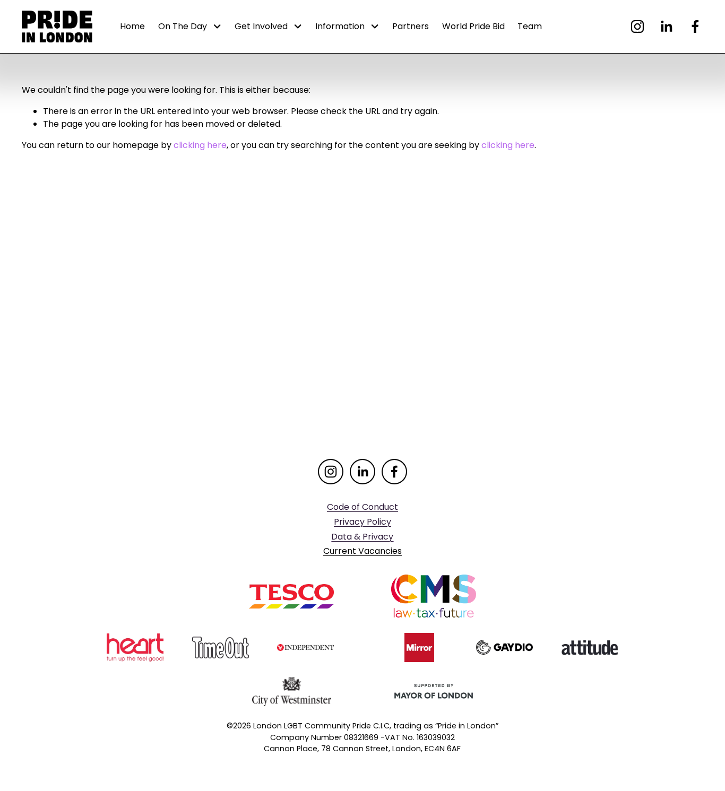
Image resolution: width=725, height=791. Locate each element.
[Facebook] (695, 26)
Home (132, 26)
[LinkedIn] (666, 26)
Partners (410, 26)
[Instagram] (637, 26)
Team (529, 26)
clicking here (200, 145)
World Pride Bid (473, 26)
